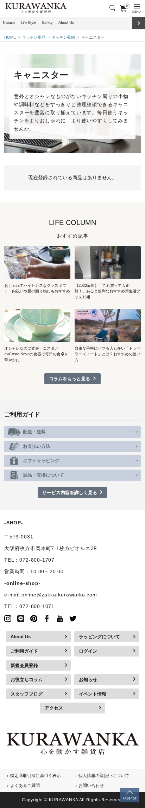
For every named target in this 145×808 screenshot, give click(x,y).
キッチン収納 (63, 37)
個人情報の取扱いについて (103, 775)
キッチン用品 (33, 37)
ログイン (88, 651)
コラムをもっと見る (69, 378)
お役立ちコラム (27, 679)
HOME (10, 37)
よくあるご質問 (25, 785)
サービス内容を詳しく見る (69, 492)
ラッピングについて (99, 636)
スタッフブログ (27, 694)
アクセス (54, 708)
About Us (66, 22)
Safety (47, 22)
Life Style (28, 22)
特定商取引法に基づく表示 (35, 775)
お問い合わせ (91, 785)
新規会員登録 (24, 665)
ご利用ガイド (24, 651)
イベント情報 (92, 694)
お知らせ (88, 679)
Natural (9, 22)
